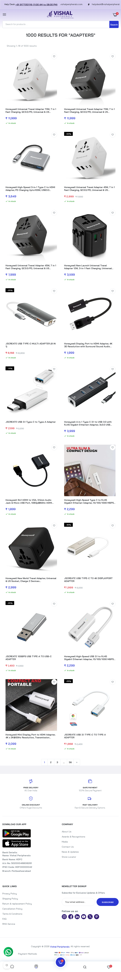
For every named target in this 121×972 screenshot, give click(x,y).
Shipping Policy (10, 898)
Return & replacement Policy (17, 903)
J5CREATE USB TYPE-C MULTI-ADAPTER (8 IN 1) (31, 345)
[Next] (77, 762)
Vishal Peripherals (59, 946)
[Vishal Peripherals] (59, 15)
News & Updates (70, 851)
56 (70, 762)
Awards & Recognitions (73, 836)
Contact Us (68, 846)
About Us (66, 831)
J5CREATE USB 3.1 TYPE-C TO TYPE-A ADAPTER (85, 736)
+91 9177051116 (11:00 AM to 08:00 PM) (36, 4)
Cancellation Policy (12, 908)
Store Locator (69, 856)
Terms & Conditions (12, 913)
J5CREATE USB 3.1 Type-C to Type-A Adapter (31, 421)
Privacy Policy (9, 893)
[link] (54, 56)
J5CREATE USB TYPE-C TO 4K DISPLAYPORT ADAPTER (88, 580)
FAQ (4, 918)
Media (65, 841)
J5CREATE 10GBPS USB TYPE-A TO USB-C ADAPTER (29, 658)
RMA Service (8, 924)
